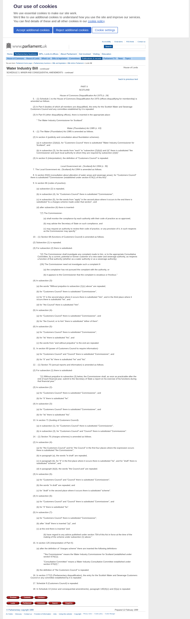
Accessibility (106, 42)
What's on (46, 58)
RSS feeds (130, 42)
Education (106, 54)
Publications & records (91, 58)
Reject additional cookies (72, 30)
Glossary (18, 614)
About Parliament (69, 54)
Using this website (65, 614)
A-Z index (9, 614)
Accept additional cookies (33, 30)
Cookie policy (98, 614)
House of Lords (32, 58)
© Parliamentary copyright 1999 (20, 610)
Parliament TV (110, 58)
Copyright (77, 614)
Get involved (85, 54)
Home (10, 54)
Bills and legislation (59, 63)
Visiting (96, 54)
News (120, 58)
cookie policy (96, 21)
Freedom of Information (42, 614)
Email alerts (118, 42)
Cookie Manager (110, 614)
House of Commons (15, 58)
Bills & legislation (59, 58)
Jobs (55, 614)
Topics (128, 58)
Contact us (141, 42)
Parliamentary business (26, 54)
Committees (74, 58)
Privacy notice (87, 614)
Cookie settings (105, 30)
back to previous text (128, 79)
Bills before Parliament (76, 63)
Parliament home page (24, 63)
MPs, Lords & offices (48, 54)
